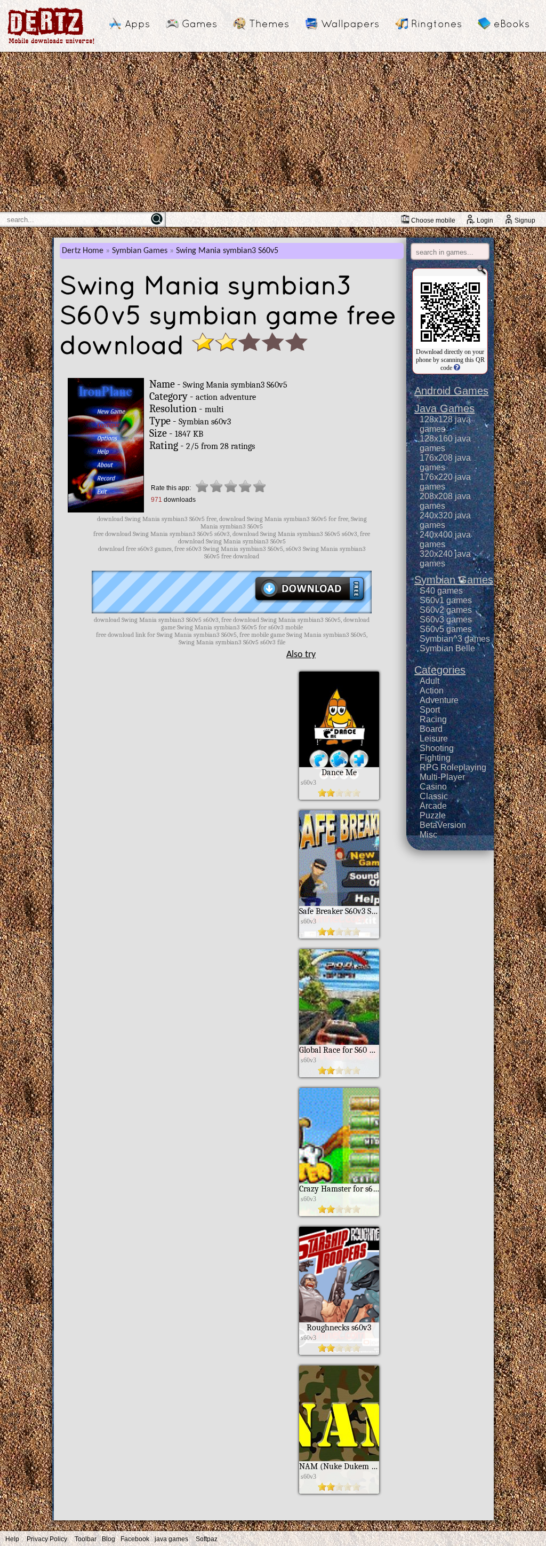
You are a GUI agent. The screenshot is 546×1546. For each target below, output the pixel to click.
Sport (430, 709)
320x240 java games (445, 558)
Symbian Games (139, 251)
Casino (433, 786)
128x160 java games (445, 443)
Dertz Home (82, 251)
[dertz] (51, 43)
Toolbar (86, 1539)
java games (171, 1539)
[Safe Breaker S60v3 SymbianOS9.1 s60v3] (339, 936)
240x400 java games (445, 539)
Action (432, 690)
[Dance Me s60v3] (339, 797)
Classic (434, 796)
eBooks (511, 23)
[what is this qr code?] (456, 368)
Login (485, 220)
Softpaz (207, 1539)
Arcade (433, 805)
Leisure (434, 738)
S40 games (441, 590)
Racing (433, 719)
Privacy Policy (47, 1539)
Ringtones (436, 23)
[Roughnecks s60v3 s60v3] (339, 1352)
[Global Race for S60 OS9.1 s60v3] (339, 1074)
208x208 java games (445, 501)
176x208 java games (445, 462)
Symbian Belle (447, 648)
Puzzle (433, 815)
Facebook (135, 1539)
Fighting (435, 757)
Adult (429, 680)
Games (199, 23)
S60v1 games (446, 600)
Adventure (439, 700)
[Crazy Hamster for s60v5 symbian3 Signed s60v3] (339, 1213)
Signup (525, 220)
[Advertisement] (273, 132)
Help (12, 1539)
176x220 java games (445, 481)
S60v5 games (446, 629)
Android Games (451, 391)
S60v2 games (446, 609)
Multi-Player (442, 777)
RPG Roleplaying (453, 767)
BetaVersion (443, 825)
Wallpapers (350, 23)
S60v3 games (446, 619)
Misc (428, 834)
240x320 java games (445, 520)
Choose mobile (433, 220)
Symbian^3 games (455, 638)
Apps (137, 23)
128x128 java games (445, 424)
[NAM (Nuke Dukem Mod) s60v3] (339, 1491)
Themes (269, 23)
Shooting (437, 748)
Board (431, 728)
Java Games (444, 408)
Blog (108, 1539)
